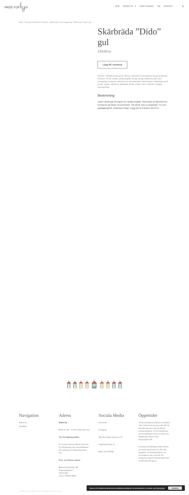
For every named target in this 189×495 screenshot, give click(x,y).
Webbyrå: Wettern (49, 491)
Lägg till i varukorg (112, 64)
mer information (159, 488)
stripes (138, 85)
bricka (108, 79)
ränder (107, 85)
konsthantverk (135, 82)
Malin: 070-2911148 (106, 452)
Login (59, 491)
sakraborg (114, 85)
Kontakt (168, 7)
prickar (100, 85)
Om (158, 7)
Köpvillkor (23, 427)
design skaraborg (145, 79)
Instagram (103, 430)
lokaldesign (158, 82)
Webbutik (128, 7)
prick (166, 82)
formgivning (102, 82)
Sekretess (23, 423)
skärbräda (124, 85)
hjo (127, 82)
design (134, 79)
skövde (131, 85)
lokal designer (147, 82)
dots (160, 79)
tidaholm (150, 85)
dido (155, 79)
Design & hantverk (33, 23)
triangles (158, 85)
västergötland (103, 87)
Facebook (103, 423)
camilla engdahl (124, 79)
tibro (144, 85)
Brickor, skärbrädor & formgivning (57, 23)
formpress (112, 82)
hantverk (121, 82)
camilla (114, 79)
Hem (117, 7)
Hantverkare (146, 7)
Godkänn (175, 488)
